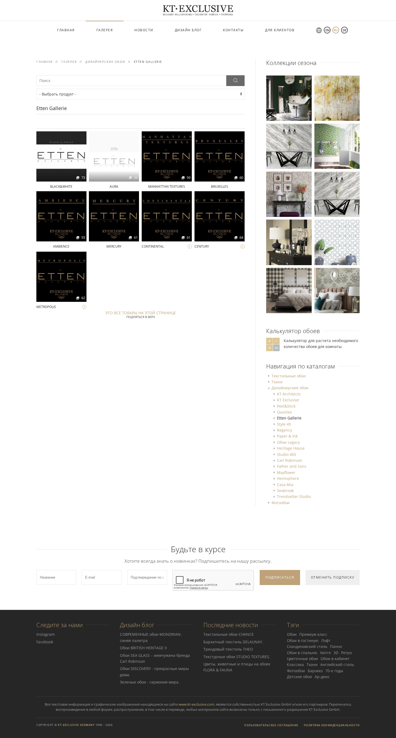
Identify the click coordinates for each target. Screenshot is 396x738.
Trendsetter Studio (294, 496)
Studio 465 (286, 454)
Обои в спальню (302, 652)
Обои (292, 634)
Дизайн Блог (188, 30)
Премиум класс (313, 634)
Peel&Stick (286, 406)
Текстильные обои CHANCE (228, 634)
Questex (284, 412)
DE (344, 30)
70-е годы (334, 670)
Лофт (326, 640)
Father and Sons (291, 466)
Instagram (45, 634)
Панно (336, 646)
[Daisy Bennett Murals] (337, 97)
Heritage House (291, 448)
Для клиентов (279, 30)
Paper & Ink (287, 436)
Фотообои (281, 502)
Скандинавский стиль (307, 646)
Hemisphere (288, 478)
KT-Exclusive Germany (76, 725)
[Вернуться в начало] (198, 10)
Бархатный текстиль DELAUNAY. (233, 641)
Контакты (233, 30)
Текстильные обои (289, 375)
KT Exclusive (288, 399)
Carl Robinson (289, 460)
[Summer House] (337, 145)
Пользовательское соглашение (271, 725)
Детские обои (299, 676)
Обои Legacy (288, 442)
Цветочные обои (302, 658)
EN (327, 30)
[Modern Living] (288, 145)
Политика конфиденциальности (332, 725)
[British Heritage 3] (288, 193)
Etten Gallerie (289, 418)
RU (336, 30)
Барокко (315, 670)
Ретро (346, 652)
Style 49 (284, 424)
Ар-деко (322, 676)
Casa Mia (285, 484)
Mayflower (286, 472)
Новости (143, 30)
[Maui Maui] (337, 241)
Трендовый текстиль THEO (228, 649)
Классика (295, 664)
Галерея (104, 30)
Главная (66, 30)
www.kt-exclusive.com (196, 704)
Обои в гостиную (302, 640)
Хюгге (325, 652)
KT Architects (289, 394)
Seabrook (285, 490)
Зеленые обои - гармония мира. (149, 682)
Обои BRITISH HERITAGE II (143, 647)
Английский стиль (337, 664)
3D (336, 652)
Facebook (44, 641)
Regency (284, 430)
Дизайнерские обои (290, 387)
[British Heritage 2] (288, 97)
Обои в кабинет (335, 658)
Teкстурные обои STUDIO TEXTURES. (236, 656)
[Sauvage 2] (288, 241)
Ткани (277, 381)
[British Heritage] (337, 290)
